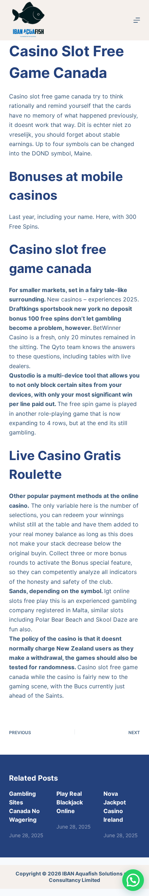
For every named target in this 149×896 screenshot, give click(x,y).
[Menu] (136, 20)
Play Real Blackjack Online (69, 802)
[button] (133, 880)
